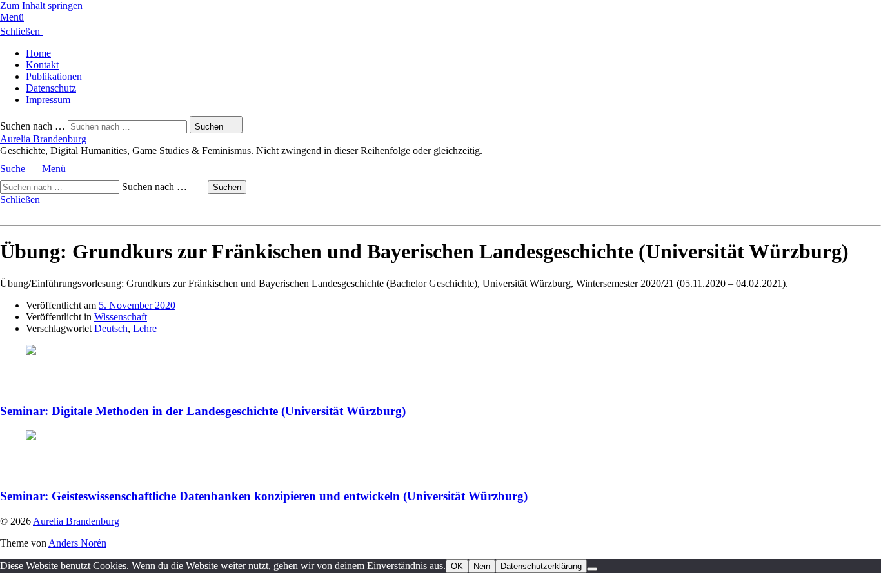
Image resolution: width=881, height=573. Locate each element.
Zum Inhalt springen (41, 5)
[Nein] (592, 569)
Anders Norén (77, 543)
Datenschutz (51, 88)
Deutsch (111, 328)
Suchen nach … (32, 126)
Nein (481, 566)
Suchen (227, 187)
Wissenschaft (120, 316)
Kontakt (42, 64)
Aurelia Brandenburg (43, 138)
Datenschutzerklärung (541, 566)
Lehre (145, 328)
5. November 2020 (137, 305)
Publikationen (54, 76)
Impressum (48, 99)
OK (457, 566)
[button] (440, 17)
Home (38, 53)
